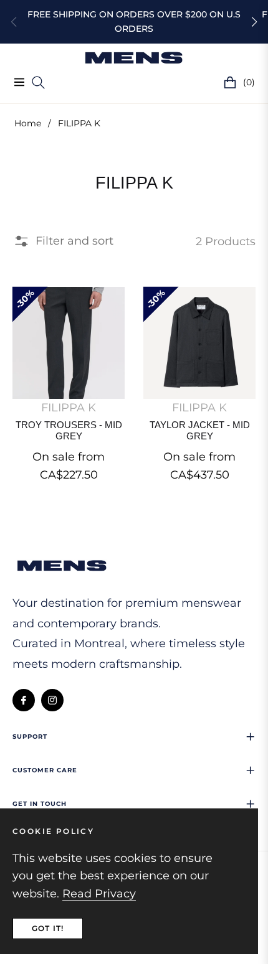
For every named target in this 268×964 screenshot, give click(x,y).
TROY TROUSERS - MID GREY (69, 430)
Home (27, 123)
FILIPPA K (68, 407)
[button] (254, 21)
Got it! (48, 928)
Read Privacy (99, 894)
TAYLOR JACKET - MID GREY (200, 430)
